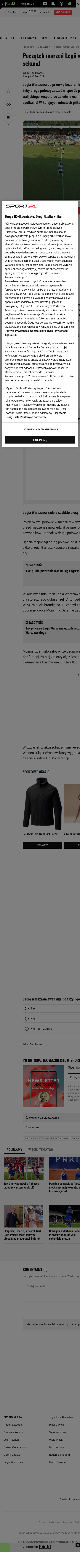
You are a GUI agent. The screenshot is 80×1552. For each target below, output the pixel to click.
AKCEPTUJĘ (40, 439)
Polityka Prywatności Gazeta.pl (23, 330)
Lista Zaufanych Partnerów (30, 417)
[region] (40, 324)
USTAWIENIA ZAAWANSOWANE (40, 429)
